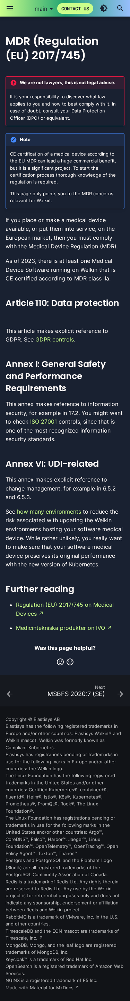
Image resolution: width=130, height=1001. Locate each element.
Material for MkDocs (52, 987)
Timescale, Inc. (21, 938)
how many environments (49, 511)
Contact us (75, 8)
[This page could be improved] (70, 662)
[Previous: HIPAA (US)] (9, 692)
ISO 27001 (43, 421)
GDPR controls (54, 339)
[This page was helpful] (60, 662)
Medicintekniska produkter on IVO (60, 627)
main (41, 8)
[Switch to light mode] (104, 8)
